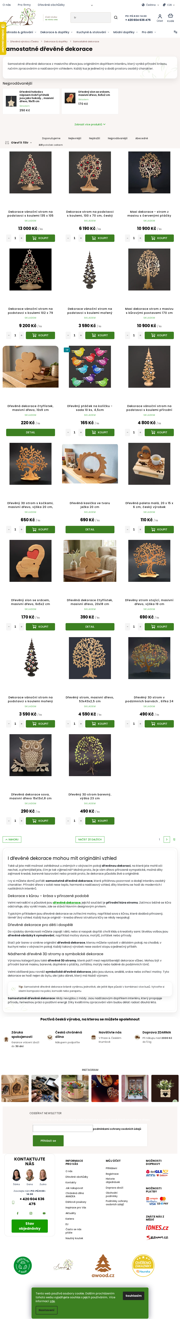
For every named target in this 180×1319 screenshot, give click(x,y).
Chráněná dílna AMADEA (74, 1191)
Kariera (69, 1215)
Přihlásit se (47, 1134)
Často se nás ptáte (73, 1227)
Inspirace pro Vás (75, 1203)
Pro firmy (24, 5)
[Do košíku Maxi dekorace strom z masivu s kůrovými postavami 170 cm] (157, 333)
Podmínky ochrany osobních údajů (115, 1196)
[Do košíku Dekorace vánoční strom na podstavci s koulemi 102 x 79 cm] (40, 333)
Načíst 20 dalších (88, 833)
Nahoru (13, 833)
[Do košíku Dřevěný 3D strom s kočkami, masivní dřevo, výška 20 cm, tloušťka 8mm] (40, 526)
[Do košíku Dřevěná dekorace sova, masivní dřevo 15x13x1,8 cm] (40, 814)
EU (66, 1220)
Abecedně (141, 138)
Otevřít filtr (20, 143)
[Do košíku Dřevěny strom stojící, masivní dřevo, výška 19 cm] (157, 622)
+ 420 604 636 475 (31, 1195)
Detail (30, 430)
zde (51, 1301)
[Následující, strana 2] (164, 833)
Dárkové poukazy (75, 1198)
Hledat (113, 17)
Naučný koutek (73, 1234)
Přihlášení (110, 1161)
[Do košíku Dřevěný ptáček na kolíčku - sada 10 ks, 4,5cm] (98, 430)
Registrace (110, 1167)
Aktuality (70, 1209)
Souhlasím (132, 1296)
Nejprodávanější (117, 138)
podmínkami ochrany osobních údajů (116, 1122)
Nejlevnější (74, 138)
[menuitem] (20, 32)
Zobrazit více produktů (87, 124)
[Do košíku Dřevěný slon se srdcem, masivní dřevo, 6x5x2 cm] (40, 622)
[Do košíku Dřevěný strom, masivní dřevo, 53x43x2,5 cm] (98, 718)
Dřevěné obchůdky (51, 5)
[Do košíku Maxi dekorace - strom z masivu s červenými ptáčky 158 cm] (157, 237)
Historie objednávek (111, 1174)
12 (172, 833)
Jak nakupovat (73, 1184)
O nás (7, 5)
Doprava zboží (113, 1181)
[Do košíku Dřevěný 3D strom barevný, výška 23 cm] (98, 814)
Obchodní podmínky (110, 1188)
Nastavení (45, 1310)
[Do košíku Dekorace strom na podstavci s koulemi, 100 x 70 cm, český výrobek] (98, 237)
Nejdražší (94, 138)
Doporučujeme (51, 138)
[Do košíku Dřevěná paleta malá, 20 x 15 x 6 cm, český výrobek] (157, 526)
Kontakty (70, 1178)
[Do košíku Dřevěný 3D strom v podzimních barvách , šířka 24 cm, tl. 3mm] (157, 718)
